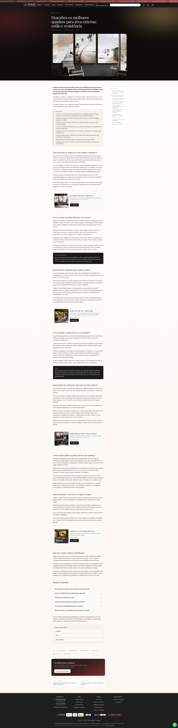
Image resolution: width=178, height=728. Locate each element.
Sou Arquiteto (118, 702)
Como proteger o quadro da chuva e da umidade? (118, 102)
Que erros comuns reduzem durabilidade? (118, 119)
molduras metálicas (73, 650)
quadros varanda (67, 653)
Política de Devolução (99, 705)
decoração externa (62, 650)
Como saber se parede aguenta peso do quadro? (69, 606)
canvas (54, 650)
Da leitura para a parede (117, 124)
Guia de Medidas (79, 705)
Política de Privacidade (98, 710)
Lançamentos (79, 5)
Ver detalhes (74, 205)
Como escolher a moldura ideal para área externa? (118, 96)
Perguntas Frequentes (79, 707)
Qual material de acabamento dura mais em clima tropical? (118, 106)
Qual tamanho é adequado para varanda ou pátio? (118, 99)
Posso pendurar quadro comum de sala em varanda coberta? (72, 589)
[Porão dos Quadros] (29, 5)
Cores (53, 5)
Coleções (47, 5)
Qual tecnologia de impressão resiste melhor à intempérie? (118, 92)
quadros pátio (94, 650)
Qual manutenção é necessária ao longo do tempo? (117, 116)
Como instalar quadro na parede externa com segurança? (117, 111)
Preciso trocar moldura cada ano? (64, 597)
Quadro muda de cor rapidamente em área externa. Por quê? (72, 610)
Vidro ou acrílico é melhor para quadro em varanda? (69, 602)
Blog (52, 13)
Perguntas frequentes (117, 122)
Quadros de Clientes (99, 702)
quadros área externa (84, 650)
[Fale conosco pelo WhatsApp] (175, 725)
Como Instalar (79, 702)
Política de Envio (99, 707)
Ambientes (39, 5)
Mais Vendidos (69, 5)
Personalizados (89, 5)
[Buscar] (139, 5)
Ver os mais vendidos (62, 671)
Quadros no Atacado (118, 699)
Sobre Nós (98, 699)
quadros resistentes (57, 653)
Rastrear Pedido (79, 699)
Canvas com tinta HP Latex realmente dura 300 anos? (70, 593)
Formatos (60, 5)
